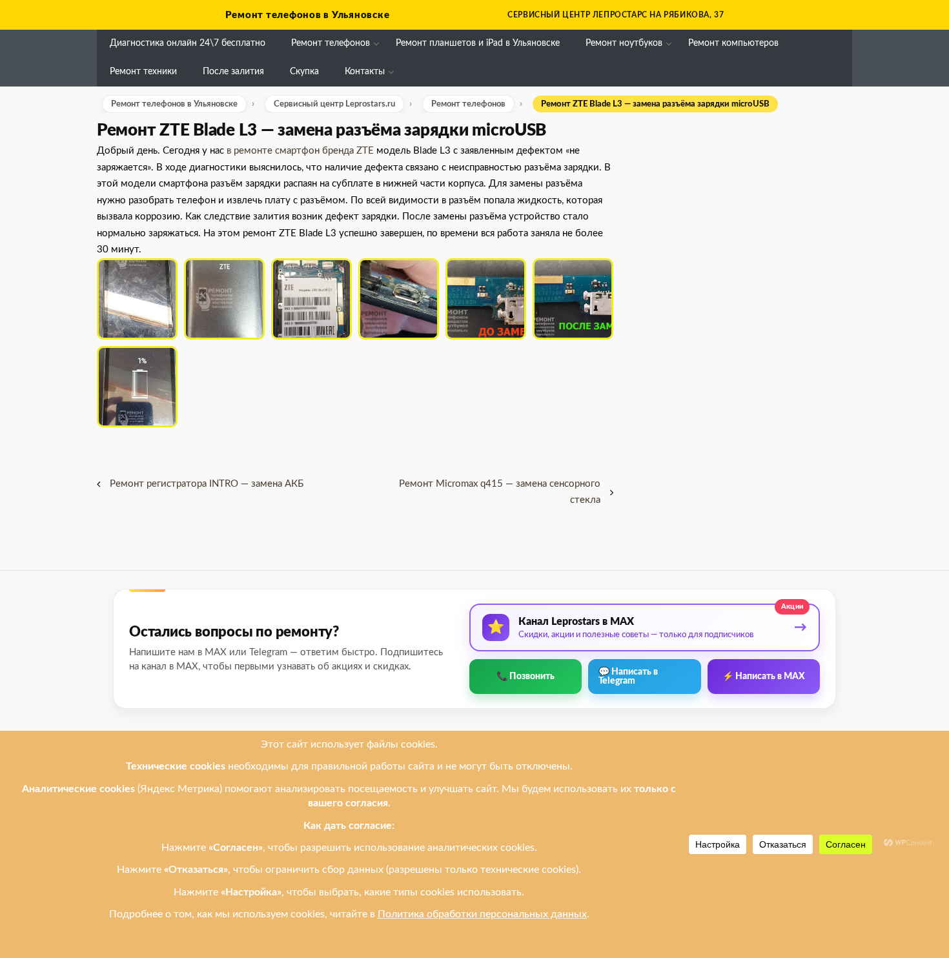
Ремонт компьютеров (733, 43)
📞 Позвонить (525, 676)
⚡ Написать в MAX (763, 676)
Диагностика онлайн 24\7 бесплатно (187, 43)
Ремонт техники (143, 71)
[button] (137, 299)
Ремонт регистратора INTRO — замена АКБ (206, 484)
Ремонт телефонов (330, 43)
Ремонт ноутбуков (624, 43)
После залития (233, 71)
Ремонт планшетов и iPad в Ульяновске (478, 43)
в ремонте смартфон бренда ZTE (299, 151)
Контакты (365, 71)
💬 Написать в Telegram (628, 677)
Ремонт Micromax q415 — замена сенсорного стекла (499, 492)
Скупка (304, 71)
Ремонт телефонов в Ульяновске (307, 15)
